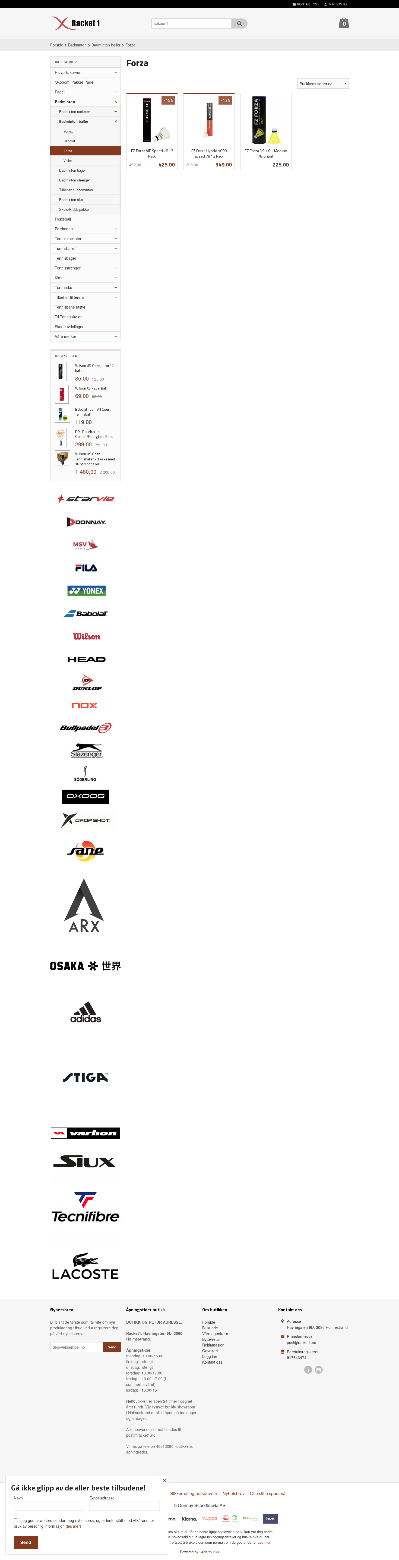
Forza (68, 150)
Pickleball (63, 219)
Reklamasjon (213, 1345)
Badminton (65, 101)
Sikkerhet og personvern (193, 1493)
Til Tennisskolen (69, 316)
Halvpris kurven (68, 72)
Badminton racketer (74, 111)
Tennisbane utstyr (70, 307)
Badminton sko (71, 199)
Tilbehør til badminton (76, 189)
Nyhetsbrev (234, 1493)
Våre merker (65, 336)
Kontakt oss (212, 1362)
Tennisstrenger (68, 268)
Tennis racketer (68, 238)
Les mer (264, 1542)
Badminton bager (72, 170)
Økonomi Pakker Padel (74, 82)
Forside (56, 45)
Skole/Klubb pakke (74, 209)
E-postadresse (102, 1498)
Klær (59, 277)
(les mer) (73, 1526)
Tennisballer (65, 248)
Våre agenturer (215, 1333)
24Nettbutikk (209, 1551)
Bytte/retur (211, 1339)
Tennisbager (65, 258)
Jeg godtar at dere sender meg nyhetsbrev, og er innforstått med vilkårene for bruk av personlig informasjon (84, 1523)
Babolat (69, 141)
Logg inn (209, 1356)
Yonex (68, 131)
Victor (68, 160)
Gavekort (210, 1350)
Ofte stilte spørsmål (268, 1493)
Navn (18, 1498)
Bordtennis (64, 228)
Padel (60, 92)
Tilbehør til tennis (69, 297)
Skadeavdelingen (69, 326)
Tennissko (63, 287)
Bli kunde (210, 1327)
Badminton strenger (74, 180)
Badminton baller (73, 121)
